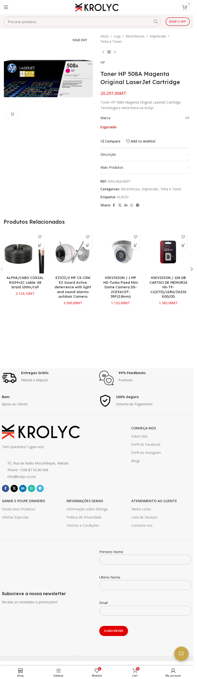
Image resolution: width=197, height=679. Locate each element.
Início (104, 36)
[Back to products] (109, 52)
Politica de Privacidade (84, 517)
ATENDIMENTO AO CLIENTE (154, 501)
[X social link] (120, 205)
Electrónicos (135, 36)
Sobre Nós (139, 436)
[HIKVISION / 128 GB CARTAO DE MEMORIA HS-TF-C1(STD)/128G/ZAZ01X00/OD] (168, 251)
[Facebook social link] (114, 205)
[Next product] (115, 52)
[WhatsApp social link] (132, 205)
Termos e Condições (83, 525)
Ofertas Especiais (15, 517)
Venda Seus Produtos (18, 509)
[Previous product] (103, 52)
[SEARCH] (156, 22)
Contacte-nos (142, 525)
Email (103, 602)
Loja (117, 36)
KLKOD (123, 197)
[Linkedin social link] (126, 205)
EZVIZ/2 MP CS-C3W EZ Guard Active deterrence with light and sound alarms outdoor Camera (73, 287)
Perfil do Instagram (146, 452)
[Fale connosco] (181, 654)
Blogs (135, 460)
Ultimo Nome (109, 577)
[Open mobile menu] (6, 7)
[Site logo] (96, 7)
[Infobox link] (48, 378)
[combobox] (82, 22)
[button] (40, 245)
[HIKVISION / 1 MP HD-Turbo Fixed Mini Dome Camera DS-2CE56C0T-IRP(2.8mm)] (120, 251)
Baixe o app (177, 21)
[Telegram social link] (138, 205)
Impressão (158, 36)
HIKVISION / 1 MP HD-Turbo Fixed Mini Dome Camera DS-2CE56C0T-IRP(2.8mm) (120, 287)
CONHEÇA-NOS (143, 428)
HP (102, 62)
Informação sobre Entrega (87, 509)
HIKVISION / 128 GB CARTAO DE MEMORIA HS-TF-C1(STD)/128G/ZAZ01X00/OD (168, 287)
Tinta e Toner (111, 41)
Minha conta (141, 509)
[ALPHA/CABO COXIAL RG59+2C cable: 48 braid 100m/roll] (25, 251)
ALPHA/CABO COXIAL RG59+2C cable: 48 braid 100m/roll (24, 282)
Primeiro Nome (111, 551)
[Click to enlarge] (12, 114)
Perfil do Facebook (145, 444)
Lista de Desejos (144, 517)
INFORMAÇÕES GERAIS (85, 501)
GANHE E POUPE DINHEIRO (23, 501)
